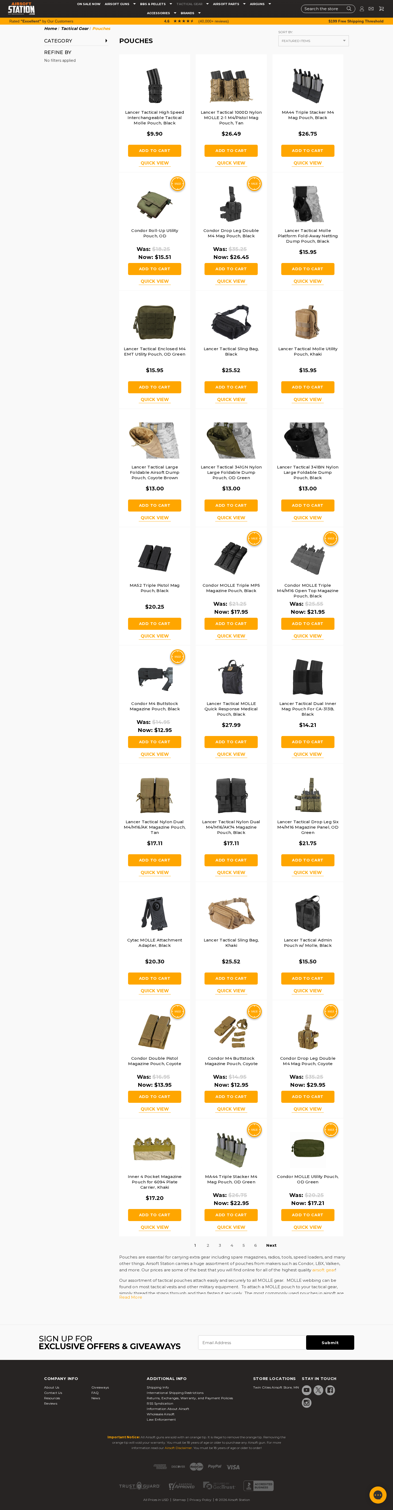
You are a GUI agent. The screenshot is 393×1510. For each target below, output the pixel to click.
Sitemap (179, 1500)
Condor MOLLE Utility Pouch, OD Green (307, 1179)
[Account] (359, 9)
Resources (52, 1398)
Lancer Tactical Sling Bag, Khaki (231, 942)
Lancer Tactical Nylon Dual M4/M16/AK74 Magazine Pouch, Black (231, 827)
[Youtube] (306, 1390)
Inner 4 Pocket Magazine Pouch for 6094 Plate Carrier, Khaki (155, 1182)
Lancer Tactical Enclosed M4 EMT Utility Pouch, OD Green (155, 351)
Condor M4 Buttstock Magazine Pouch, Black (155, 706)
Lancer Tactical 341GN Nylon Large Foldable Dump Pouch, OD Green (231, 472)
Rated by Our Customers (41, 21)
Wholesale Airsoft (161, 1414)
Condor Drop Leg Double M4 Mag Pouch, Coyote (308, 1061)
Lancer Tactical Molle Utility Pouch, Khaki (307, 351)
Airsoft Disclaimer (178, 1448)
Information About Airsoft (168, 1409)
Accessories (159, 13)
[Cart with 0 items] (379, 9)
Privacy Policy (200, 1500)
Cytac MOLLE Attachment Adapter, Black (154, 942)
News (95, 1398)
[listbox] (313, 40)
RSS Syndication (160, 1403)
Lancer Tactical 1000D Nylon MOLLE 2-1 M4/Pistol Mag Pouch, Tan (231, 117)
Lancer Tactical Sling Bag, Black (231, 351)
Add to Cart (155, 150)
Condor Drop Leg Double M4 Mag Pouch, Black (231, 233)
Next (271, 1245)
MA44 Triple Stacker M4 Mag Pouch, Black (308, 115)
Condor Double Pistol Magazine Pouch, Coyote (154, 1061)
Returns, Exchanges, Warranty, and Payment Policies (190, 1398)
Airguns (257, 4)
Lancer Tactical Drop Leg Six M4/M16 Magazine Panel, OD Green (307, 827)
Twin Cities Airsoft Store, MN (276, 1387)
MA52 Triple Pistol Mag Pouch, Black (155, 588)
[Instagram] (306, 1403)
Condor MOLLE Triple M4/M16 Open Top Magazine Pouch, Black (307, 590)
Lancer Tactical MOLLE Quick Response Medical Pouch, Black (231, 709)
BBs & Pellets (153, 4)
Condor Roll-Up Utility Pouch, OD (154, 233)
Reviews (50, 1403)
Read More (130, 1297)
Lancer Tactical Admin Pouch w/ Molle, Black (308, 942)
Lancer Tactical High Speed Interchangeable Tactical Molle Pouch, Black (154, 117)
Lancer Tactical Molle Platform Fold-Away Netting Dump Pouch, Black (308, 236)
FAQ (95, 1393)
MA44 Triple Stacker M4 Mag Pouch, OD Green (231, 1179)
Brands (188, 13)
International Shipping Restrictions (175, 1393)
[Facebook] (330, 1390)
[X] (318, 1390)
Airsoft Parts (226, 4)
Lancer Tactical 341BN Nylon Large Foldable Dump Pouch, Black (307, 472)
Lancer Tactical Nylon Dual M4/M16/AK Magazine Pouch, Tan (155, 827)
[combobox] (328, 9)
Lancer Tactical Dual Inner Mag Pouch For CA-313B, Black (308, 709)
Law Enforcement (161, 1419)
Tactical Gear (189, 4)
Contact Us (53, 1393)
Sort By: (285, 32)
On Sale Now (89, 4)
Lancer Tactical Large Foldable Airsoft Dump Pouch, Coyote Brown (154, 472)
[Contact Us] (369, 9)
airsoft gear (323, 1269)
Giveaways (100, 1387)
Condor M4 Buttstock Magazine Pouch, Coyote (231, 1061)
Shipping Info (158, 1387)
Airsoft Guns (117, 4)
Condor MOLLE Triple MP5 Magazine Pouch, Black (231, 588)
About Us (51, 1387)
